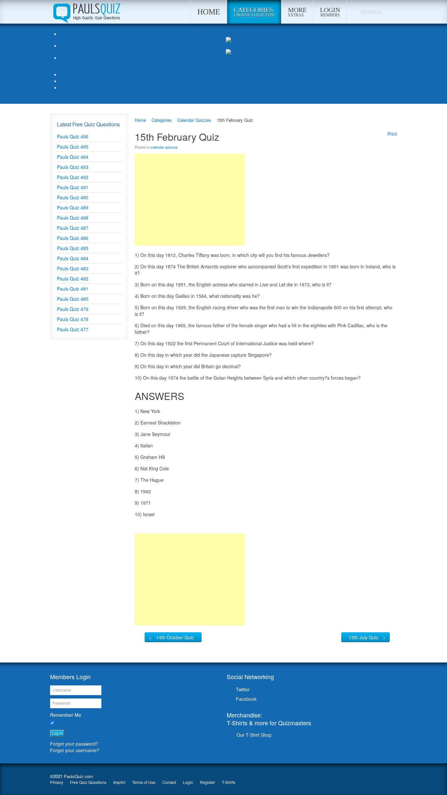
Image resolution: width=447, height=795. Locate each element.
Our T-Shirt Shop (254, 735)
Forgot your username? (74, 750)
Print (392, 134)
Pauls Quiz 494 (72, 157)
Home (140, 120)
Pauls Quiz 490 (72, 197)
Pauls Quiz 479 (72, 309)
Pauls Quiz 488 (72, 217)
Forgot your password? (74, 743)
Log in (57, 733)
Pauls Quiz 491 (72, 187)
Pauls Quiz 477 (72, 329)
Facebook (246, 699)
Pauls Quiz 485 (72, 248)
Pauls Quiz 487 (72, 228)
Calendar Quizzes (194, 120)
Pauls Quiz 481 (72, 288)
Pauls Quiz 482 (72, 278)
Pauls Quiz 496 (72, 136)
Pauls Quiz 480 (72, 299)
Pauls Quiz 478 (72, 319)
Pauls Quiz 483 (72, 268)
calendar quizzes (164, 147)
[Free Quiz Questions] (86, 12)
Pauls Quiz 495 (72, 146)
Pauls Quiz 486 (72, 238)
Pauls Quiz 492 (72, 177)
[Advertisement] (190, 199)
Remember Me (65, 715)
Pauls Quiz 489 (72, 207)
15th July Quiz (363, 637)
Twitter (243, 689)
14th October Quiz (175, 637)
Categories (162, 120)
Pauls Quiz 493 (72, 167)
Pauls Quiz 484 (72, 258)
